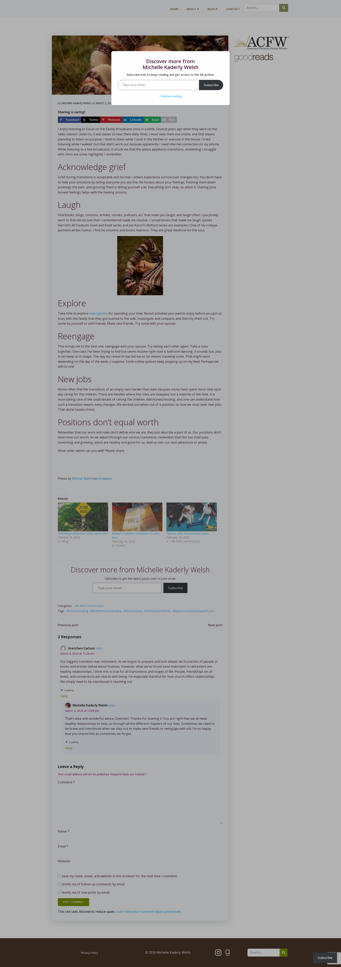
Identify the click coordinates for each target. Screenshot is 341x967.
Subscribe (211, 85)
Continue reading (170, 96)
